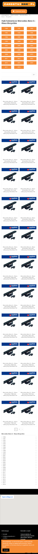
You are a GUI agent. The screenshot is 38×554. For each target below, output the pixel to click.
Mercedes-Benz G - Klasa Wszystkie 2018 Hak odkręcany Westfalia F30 (10, 103)
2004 (31, 45)
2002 (6, 45)
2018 (19, 67)
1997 (19, 37)
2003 (19, 45)
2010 (31, 54)
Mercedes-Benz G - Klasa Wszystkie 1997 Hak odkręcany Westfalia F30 (28, 394)
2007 (31, 50)
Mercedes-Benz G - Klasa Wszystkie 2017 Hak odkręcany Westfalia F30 (28, 103)
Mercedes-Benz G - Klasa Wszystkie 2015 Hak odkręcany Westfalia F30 (28, 132)
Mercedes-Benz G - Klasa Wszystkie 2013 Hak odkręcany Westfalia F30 (28, 161)
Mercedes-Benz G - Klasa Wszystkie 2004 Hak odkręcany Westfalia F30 (10, 306)
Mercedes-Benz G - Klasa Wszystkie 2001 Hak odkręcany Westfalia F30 (28, 335)
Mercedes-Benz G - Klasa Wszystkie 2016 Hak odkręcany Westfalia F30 (10, 132)
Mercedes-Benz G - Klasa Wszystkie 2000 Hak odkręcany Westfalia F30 (10, 365)
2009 (19, 54)
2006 (19, 50)
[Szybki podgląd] (10, 99)
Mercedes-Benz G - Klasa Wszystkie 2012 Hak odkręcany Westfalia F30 (10, 190)
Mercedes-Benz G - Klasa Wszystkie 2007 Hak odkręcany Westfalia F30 (28, 248)
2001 (31, 41)
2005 (6, 50)
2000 (19, 41)
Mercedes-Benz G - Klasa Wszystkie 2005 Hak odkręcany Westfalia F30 (28, 277)
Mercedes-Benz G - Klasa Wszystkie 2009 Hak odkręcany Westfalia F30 (28, 219)
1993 (6, 33)
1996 (6, 37)
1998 (31, 37)
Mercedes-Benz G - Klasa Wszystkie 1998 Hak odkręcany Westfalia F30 (10, 394)
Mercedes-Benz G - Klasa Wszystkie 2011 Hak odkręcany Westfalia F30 (28, 190)
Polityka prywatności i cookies (9, 537)
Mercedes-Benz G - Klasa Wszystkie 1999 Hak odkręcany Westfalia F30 (28, 365)
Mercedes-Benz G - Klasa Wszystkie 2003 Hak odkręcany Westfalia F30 (28, 306)
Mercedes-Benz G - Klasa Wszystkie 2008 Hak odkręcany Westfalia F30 (10, 248)
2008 (6, 54)
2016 (31, 63)
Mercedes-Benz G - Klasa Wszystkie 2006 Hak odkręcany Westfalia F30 (10, 277)
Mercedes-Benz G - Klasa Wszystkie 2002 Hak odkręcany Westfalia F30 (10, 335)
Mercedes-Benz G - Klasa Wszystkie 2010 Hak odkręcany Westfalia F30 (10, 219)
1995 (31, 33)
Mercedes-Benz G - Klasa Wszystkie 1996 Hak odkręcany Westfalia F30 (10, 423)
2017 (6, 67)
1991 (19, 28)
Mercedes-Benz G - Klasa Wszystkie (13, 434)
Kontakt (5, 534)
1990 (6, 28)
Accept (6, 550)
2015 (19, 63)
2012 (19, 58)
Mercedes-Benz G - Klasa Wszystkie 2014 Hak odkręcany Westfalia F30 (10, 161)
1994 (19, 33)
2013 (31, 58)
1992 (31, 28)
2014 (6, 63)
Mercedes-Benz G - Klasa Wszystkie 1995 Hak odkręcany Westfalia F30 (28, 423)
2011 (6, 58)
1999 (6, 41)
